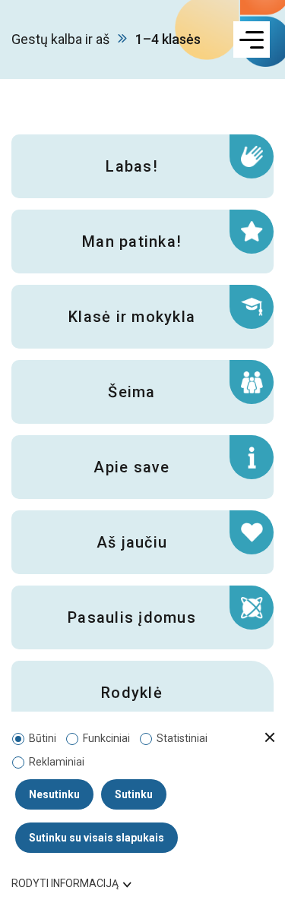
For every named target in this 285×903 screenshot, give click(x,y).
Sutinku (134, 794)
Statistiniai (182, 738)
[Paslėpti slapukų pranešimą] (269, 738)
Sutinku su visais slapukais (96, 838)
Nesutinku (54, 794)
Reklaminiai (56, 762)
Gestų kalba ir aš (60, 39)
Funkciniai (106, 738)
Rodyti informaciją (65, 883)
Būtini (42, 738)
